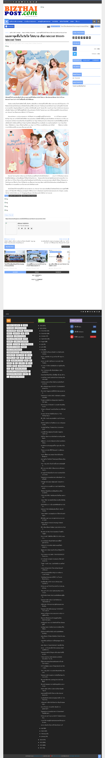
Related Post (10, 247)
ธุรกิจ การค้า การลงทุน (16, 21)
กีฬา (8, 360)
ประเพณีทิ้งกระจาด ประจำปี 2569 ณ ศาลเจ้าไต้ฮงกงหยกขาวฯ (36, 264)
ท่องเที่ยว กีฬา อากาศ (17, 360)
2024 (41, 739)
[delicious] (36, 2)
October (43, 336)
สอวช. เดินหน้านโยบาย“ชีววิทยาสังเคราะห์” (52, 725)
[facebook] (13, 2)
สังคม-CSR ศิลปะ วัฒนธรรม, (35, 43)
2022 (41, 745)
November (44, 333)
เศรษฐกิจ (23, 347)
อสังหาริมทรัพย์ (64, 21)
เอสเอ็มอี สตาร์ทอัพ (26, 352)
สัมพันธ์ (9, 363)
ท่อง (12, 368)
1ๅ (16, 363)
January (43, 736)
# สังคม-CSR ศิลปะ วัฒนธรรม (29, 195)
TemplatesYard (57, 756)
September (44, 339)
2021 (41, 748)
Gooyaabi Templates (74, 756)
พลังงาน (9, 333)
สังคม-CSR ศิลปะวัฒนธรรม (14, 349)
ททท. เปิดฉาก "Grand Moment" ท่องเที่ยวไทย (52, 645)
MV (17, 357)
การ (8, 368)
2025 (41, 328)
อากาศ (9, 365)
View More (66, 246)
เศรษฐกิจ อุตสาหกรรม (44, 21)
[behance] (30, 2)
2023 (41, 742)
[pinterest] (19, 2)
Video (22, 357)
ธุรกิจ (30, 363)
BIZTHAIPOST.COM (38, 756)
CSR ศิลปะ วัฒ (11, 357)
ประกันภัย (55, 21)
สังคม (26, 333)
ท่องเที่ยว (9, 341)
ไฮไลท (14, 365)
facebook (58, 272)
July (42, 344)
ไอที (22, 333)
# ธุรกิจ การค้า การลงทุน (15, 195)
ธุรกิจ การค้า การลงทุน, (23, 43)
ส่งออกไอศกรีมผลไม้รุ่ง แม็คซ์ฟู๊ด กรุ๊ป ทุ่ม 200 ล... (53, 375)
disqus (37, 272)
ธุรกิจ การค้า (20, 355)
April (42, 728)
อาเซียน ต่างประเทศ (19, 336)
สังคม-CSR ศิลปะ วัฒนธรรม (28, 32)
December (44, 331)
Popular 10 (77, 60)
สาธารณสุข (16, 344)
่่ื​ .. (8, 376)
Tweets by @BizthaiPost (79, 86)
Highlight (86, 60)
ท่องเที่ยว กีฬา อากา (21, 368)
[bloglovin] (22, 2)
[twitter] (16, 2)
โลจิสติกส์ (28, 357)
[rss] (27, 2)
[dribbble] (25, 2)
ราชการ (9, 344)
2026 (41, 325)
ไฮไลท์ (25, 338)
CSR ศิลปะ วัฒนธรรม (26, 344)
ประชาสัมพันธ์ (28, 330)
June (42, 347)
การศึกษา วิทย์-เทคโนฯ (86, 26)
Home (6, 32)
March (43, 731)
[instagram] (33, 2)
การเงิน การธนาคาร (30, 21)
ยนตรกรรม (16, 333)
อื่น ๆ (77, 21)
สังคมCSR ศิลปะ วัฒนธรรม (14, 374)
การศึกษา (21, 363)
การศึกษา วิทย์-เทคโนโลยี (21, 341)
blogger (15, 272)
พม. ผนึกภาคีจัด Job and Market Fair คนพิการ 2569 (59, 264)
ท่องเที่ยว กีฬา (11, 355)
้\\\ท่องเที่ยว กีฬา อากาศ (17, 376)
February (43, 733)
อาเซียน (25, 374)
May (42, 349)
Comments (95, 60)
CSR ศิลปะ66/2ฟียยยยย (24, 365)
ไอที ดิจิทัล (20, 330)
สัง (30, 360)
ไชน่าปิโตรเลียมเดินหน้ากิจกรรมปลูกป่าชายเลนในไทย (61, 26)
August (43, 341)
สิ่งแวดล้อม (10, 328)
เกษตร (72, 21)
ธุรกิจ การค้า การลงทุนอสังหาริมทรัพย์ (17, 371)
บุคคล (26, 360)
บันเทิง (25, 325)
